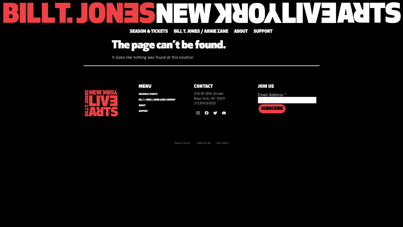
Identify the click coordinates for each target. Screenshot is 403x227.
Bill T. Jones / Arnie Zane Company (157, 100)
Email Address (272, 95)
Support (143, 111)
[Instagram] (198, 113)
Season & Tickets (148, 94)
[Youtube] (224, 113)
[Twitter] (215, 113)
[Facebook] (206, 113)
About (142, 106)
